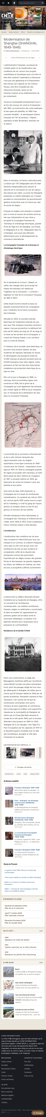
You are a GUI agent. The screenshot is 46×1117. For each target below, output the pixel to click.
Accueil (3, 32)
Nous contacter (7, 1092)
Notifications (28, 1065)
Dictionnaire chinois (8, 1069)
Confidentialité (6, 1099)
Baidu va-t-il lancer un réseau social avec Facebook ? (20, 883)
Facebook (28, 1072)
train (25, 774)
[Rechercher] (43, 3)
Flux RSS (27, 1061)
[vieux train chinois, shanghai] (27, 752)
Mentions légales (7, 1095)
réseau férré (34, 774)
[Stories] (14, 2)
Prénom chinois (6, 1076)
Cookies (4, 1102)
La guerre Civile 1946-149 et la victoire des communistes (20, 871)
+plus (41, 899)
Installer (27, 1069)
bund (18, 774)
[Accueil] (8, 2)
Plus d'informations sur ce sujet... (24, 58)
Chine (23, 32)
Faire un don (8, 21)
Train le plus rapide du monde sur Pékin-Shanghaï (23, 877)
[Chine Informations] (8, 16)
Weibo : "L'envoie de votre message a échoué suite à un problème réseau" (21, 890)
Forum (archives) (7, 1079)
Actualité (4, 1065)
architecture (9, 774)
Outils (3, 1072)
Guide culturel (14, 32)
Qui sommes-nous (7, 1088)
